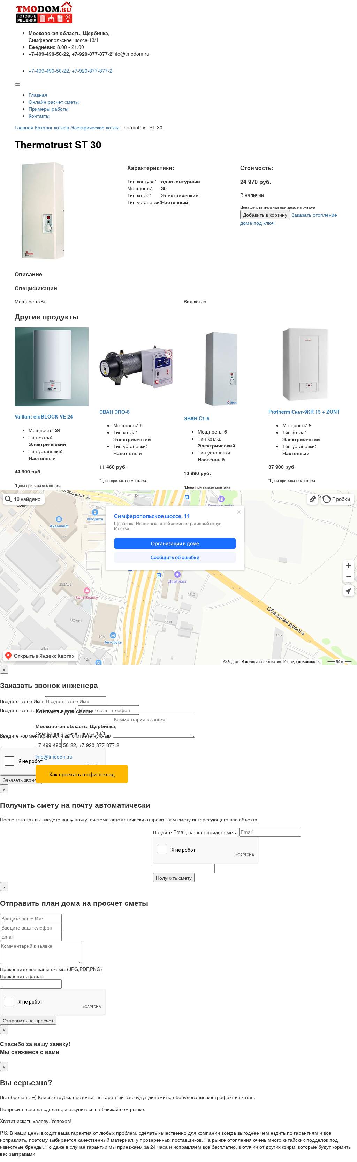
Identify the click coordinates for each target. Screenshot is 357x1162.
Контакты (39, 115)
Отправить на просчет (28, 1020)
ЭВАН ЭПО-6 (114, 411)
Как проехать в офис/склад (82, 774)
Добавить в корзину (265, 214)
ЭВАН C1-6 (197, 418)
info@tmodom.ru (54, 756)
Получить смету (174, 877)
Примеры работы (48, 108)
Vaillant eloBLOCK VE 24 (44, 416)
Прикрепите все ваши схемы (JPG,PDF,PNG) (51, 968)
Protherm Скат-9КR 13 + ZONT (304, 411)
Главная (38, 94)
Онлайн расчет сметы (54, 101)
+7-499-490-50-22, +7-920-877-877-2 (70, 70)
